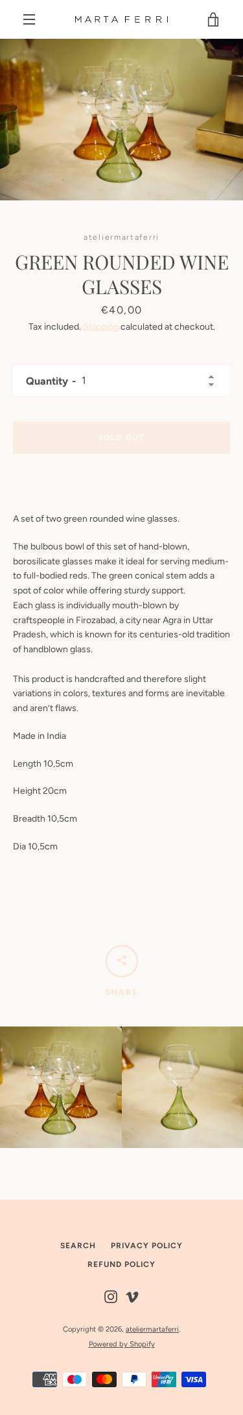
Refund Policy (121, 1264)
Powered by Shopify (122, 1343)
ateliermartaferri (152, 1329)
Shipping (101, 326)
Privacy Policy (147, 1245)
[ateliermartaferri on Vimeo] (132, 1296)
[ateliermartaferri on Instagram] (110, 1296)
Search (78, 1245)
